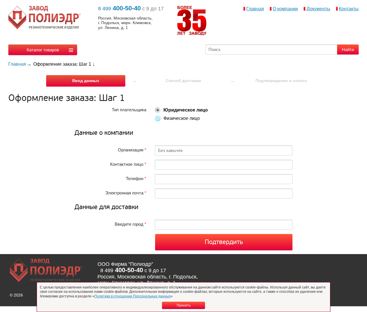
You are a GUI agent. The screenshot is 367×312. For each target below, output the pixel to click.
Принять (184, 305)
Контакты (349, 8)
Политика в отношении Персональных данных (132, 296)
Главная (255, 8)
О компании (285, 8)
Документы (318, 8)
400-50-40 (119, 8)
